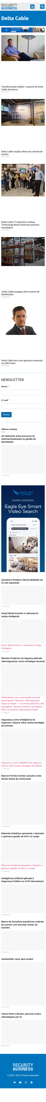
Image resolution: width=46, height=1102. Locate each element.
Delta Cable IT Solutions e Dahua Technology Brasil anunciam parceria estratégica (20, 225)
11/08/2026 (5, 826)
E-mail (5, 400)
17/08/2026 (6, 475)
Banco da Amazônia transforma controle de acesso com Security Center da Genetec (22, 924)
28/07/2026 (6, 1045)
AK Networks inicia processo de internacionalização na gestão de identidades (18, 439)
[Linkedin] (31, 1082)
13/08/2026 (6, 651)
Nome (5, 386)
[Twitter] (15, 1082)
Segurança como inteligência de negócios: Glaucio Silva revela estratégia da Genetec (22, 722)
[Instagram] (26, 1082)
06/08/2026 (6, 914)
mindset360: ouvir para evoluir (17, 959)
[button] (32, 6)
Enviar (6, 414)
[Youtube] (20, 1082)
